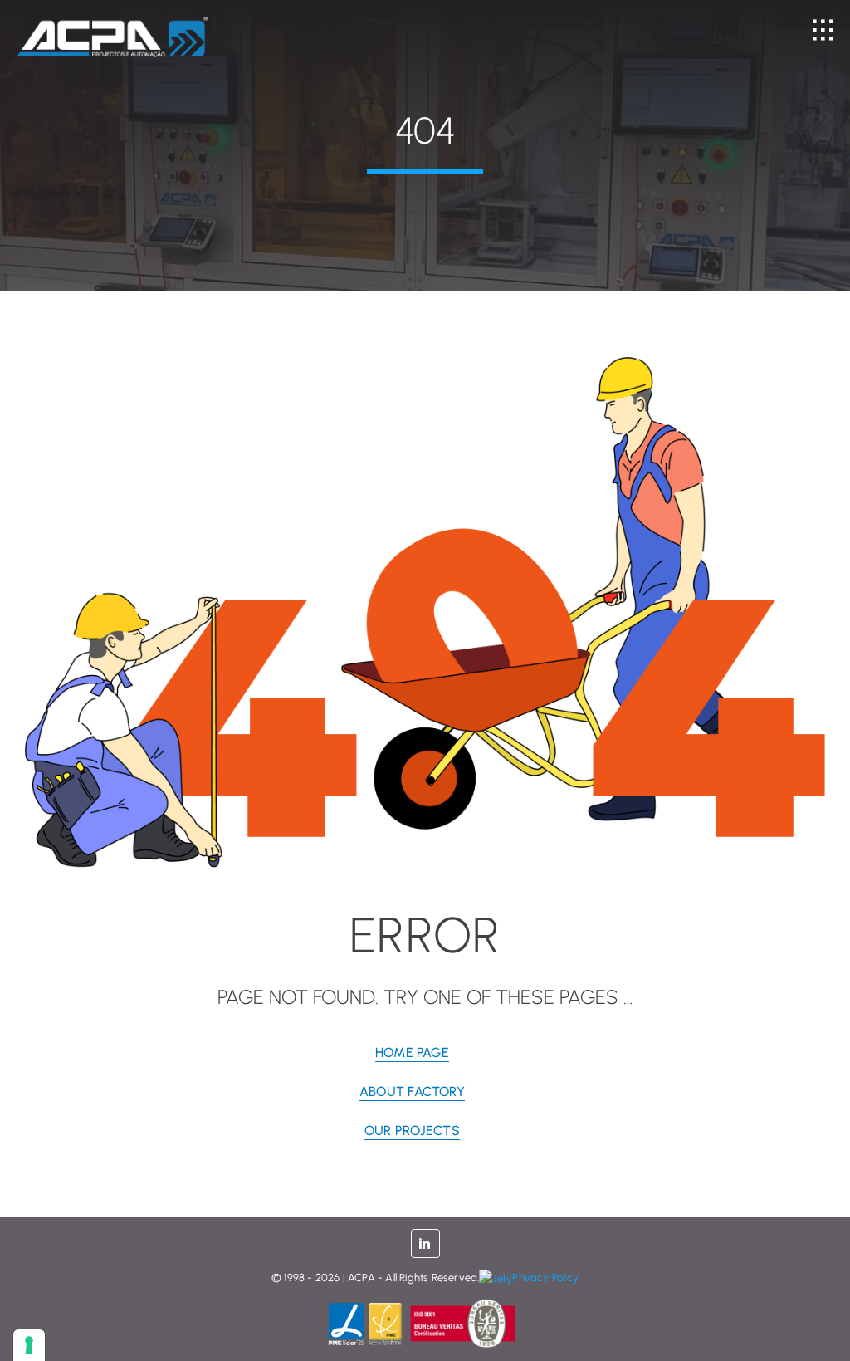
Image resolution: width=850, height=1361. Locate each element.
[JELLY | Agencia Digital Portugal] (495, 1277)
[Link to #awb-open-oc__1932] (823, 30)
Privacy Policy (545, 1277)
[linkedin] (425, 1243)
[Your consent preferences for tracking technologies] (29, 1345)
